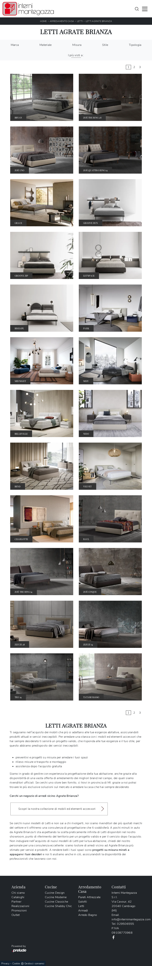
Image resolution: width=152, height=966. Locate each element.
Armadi (83, 911)
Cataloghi (17, 897)
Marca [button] (15, 45)
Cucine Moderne (56, 897)
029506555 (125, 924)
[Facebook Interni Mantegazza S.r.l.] (113, 937)
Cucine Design (55, 893)
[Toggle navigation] (145, 8)
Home (43, 21)
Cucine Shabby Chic (58, 906)
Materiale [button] (45, 45)
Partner (16, 902)
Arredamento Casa (62, 21)
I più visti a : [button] (76, 55)
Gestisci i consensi (34, 963)
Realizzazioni (20, 906)
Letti (80, 21)
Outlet (15, 915)
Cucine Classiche (56, 902)
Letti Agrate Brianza (99, 21)
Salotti (82, 902)
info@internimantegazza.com (131, 919)
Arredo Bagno (87, 915)
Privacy (5, 963)
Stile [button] (105, 45)
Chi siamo (18, 893)
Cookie (16, 963)
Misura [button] (76, 45)
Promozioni (19, 911)
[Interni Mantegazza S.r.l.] (28, 8)
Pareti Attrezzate (89, 897)
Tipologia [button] (135, 45)
